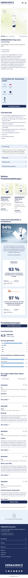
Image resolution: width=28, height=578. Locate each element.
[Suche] (22, 3)
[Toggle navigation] (25, 3)
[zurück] (2, 21)
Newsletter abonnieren (7, 534)
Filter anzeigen (5, 378)
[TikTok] (11, 571)
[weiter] (25, 21)
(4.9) (7, 36)
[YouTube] (14, 571)
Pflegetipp (5, 158)
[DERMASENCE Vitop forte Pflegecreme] (7, 189)
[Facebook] (8, 571)
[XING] (19, 571)
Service (3, 543)
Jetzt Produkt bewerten (23, 36)
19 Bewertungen (11, 36)
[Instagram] (6, 571)
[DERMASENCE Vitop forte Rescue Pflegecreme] (21, 189)
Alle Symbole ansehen (14, 106)
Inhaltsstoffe (6, 162)
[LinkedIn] (22, 571)
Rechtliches (4, 539)
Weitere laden (14, 502)
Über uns (3, 547)
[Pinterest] (16, 571)
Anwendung (5, 146)
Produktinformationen (9, 166)
